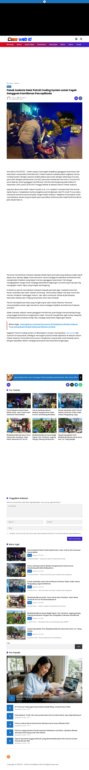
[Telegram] (76, 385)
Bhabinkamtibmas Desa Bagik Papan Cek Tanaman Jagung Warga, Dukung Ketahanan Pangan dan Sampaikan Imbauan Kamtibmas (44, 437)
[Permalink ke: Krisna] (9, 98)
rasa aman (70, 333)
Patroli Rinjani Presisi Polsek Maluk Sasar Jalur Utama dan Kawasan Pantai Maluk (18, 412)
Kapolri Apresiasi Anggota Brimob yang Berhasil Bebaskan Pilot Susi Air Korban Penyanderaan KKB (46, 740)
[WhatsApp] (80, 385)
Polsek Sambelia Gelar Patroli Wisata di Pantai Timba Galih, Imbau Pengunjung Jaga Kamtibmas (70, 412)
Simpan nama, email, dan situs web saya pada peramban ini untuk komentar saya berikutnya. (45, 533)
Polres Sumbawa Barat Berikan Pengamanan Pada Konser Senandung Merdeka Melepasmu (43, 412)
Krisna (14, 97)
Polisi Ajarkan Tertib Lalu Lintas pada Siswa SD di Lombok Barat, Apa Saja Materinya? (48, 715)
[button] (76, 39)
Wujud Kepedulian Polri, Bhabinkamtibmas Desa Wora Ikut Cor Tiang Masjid (70, 437)
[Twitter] (72, 385)
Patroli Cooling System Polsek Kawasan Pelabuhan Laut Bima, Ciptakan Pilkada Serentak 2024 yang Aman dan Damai (46, 732)
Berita (9, 86)
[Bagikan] (80, 98)
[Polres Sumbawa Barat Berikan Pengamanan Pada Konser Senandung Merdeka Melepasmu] (44, 400)
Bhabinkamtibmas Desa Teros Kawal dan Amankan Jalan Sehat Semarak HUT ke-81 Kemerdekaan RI (19, 437)
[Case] (20, 39)
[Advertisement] (44, 18)
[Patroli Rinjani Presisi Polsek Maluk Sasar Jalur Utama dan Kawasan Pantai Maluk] (19, 400)
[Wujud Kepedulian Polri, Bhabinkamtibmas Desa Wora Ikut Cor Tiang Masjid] (70, 425)
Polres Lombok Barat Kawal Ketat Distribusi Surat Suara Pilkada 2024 (42, 723)
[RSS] (8, 757)
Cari (8, 643)
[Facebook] (68, 385)
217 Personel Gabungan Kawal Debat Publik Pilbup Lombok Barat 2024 (42, 707)
